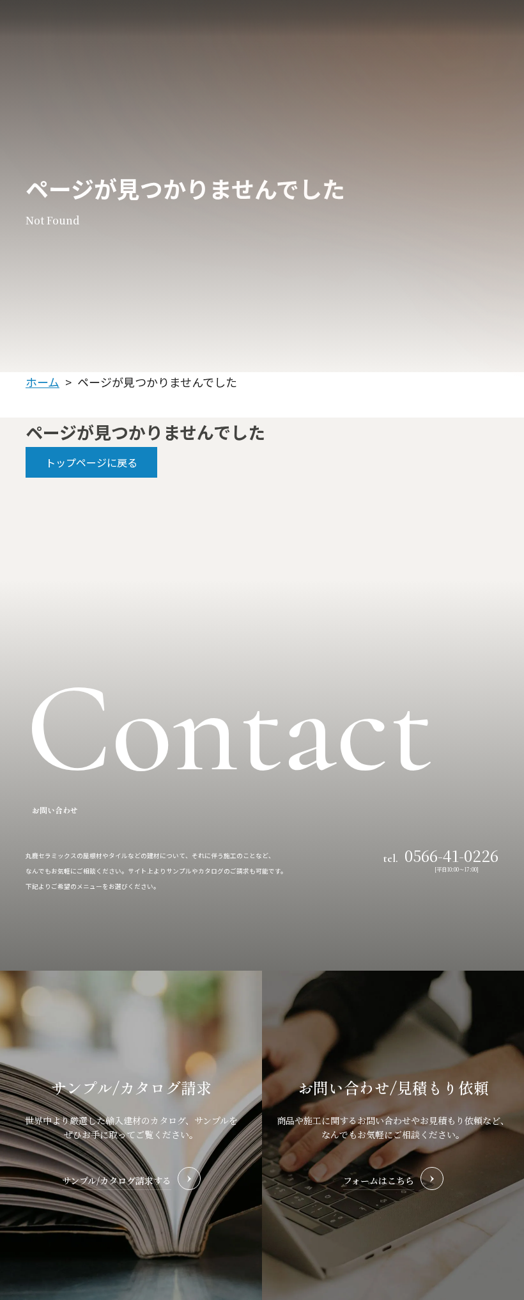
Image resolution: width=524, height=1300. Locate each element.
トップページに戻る (91, 462)
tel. (440, 855)
